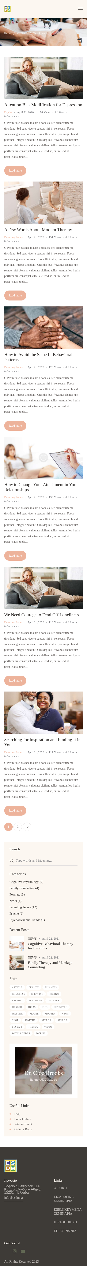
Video (48, 1027)
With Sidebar (21, 1033)
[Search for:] (43, 860)
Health (17, 1007)
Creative (37, 994)
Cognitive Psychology (24, 881)
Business (51, 987)
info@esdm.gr (13, 1197)
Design (54, 994)
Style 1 (46, 1020)
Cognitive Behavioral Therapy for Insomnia (50, 946)
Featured (35, 1000)
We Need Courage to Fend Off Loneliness (41, 614)
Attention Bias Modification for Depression (43, 104)
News (13, 901)
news (65, 1013)
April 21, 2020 (25, 112)
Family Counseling (22, 888)
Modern (50, 1013)
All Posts (22, 33)
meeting (18, 1013)
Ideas (32, 1007)
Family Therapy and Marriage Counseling (50, 965)
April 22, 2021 (51, 938)
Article (17, 987)
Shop (15, 1020)
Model (34, 1013)
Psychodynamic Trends (25, 920)
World (40, 1033)
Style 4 (17, 1027)
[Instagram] (15, 1251)
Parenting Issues (13, 237)
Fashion (17, 1000)
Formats (15, 894)
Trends (33, 1027)
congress (18, 994)
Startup (29, 1020)
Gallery (54, 1000)
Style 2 (62, 1020)
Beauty (34, 987)
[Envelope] (23, 1251)
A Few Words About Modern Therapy (38, 229)
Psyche (8, 112)
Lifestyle (60, 1007)
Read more (15, 170)
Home (7, 33)
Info (45, 1007)
